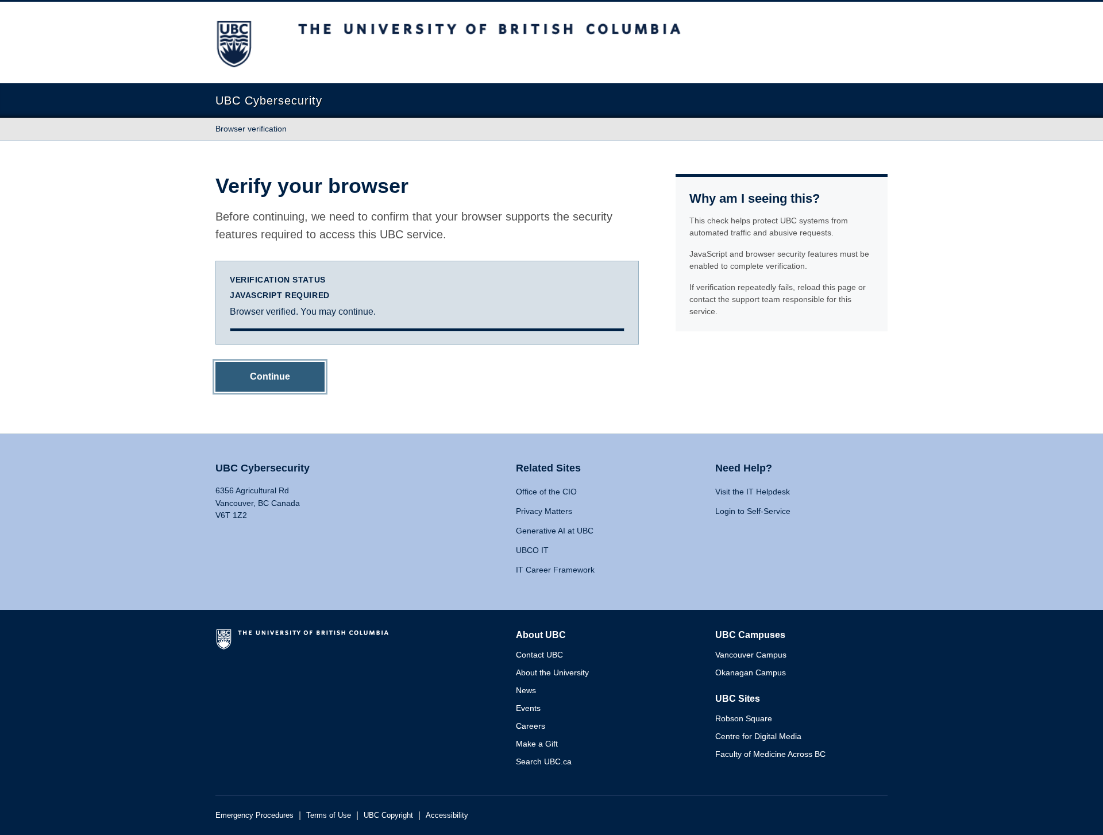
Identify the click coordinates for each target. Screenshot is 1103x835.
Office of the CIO (546, 491)
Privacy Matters (544, 511)
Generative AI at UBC (554, 530)
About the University (552, 672)
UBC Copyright (388, 815)
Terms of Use (328, 815)
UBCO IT (532, 550)
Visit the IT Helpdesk (752, 491)
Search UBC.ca (544, 761)
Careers (530, 725)
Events (528, 708)
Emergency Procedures (254, 815)
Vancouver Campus (750, 654)
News (526, 690)
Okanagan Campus (750, 672)
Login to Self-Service (752, 511)
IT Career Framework (555, 569)
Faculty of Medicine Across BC (770, 754)
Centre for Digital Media (758, 736)
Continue (270, 376)
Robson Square (743, 718)
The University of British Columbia (304, 643)
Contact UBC (539, 654)
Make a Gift (537, 743)
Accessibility (447, 815)
